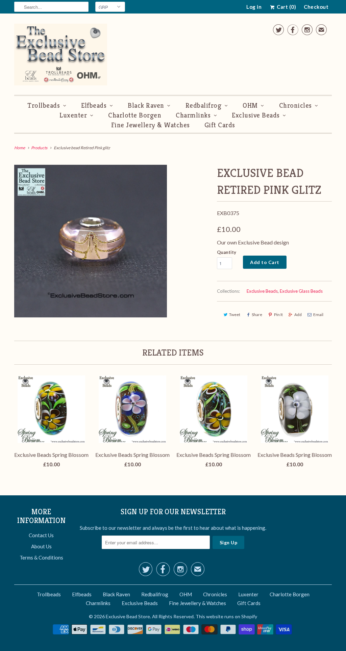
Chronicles (295, 105)
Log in (254, 7)
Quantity (226, 252)
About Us (41, 546)
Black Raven (146, 105)
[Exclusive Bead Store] (60, 56)
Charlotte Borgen (134, 115)
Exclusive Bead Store (128, 616)
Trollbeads (43, 105)
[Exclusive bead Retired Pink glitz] (90, 241)
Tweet (234, 314)
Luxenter (73, 115)
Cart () (286, 7)
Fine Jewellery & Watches (150, 125)
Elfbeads (93, 105)
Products (39, 147)
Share (257, 314)
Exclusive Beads (256, 115)
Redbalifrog (204, 105)
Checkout (316, 7)
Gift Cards (219, 125)
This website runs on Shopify (226, 616)
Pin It (278, 314)
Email (318, 314)
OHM (250, 105)
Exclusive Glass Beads (301, 291)
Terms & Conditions (41, 557)
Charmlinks (193, 115)
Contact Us (41, 535)
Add (298, 314)
